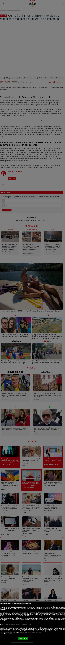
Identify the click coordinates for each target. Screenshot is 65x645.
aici (17, 617)
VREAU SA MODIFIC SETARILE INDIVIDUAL (22, 642)
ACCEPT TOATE (23, 638)
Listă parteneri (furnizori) (6, 633)
